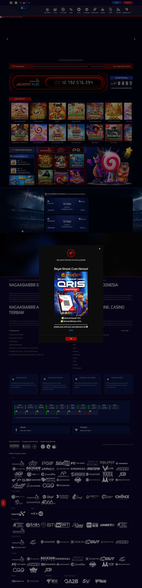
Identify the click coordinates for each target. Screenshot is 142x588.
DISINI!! (71, 330)
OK (71, 339)
